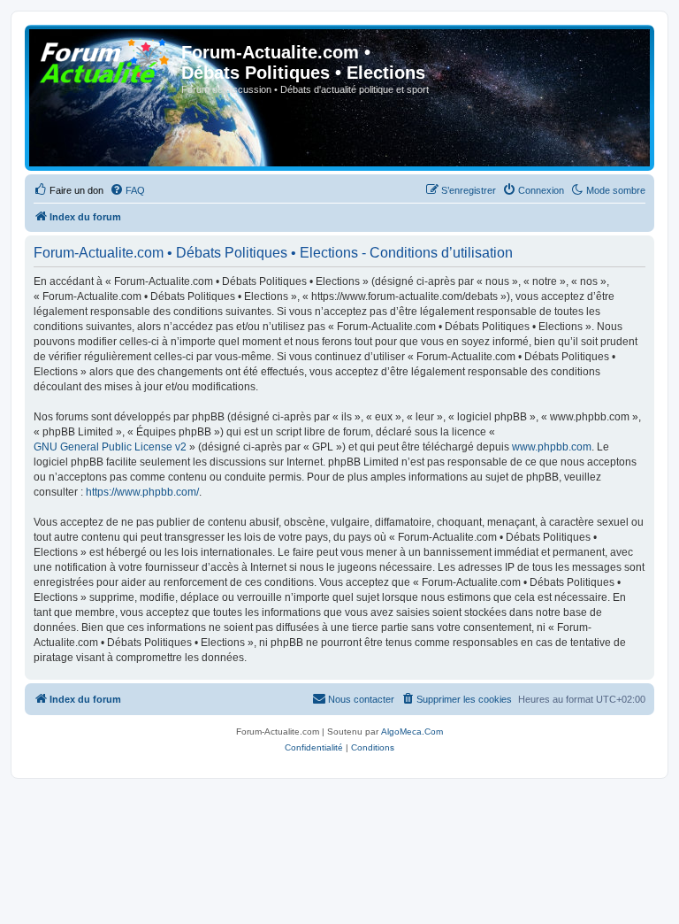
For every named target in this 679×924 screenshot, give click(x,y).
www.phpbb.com (551, 447)
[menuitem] (68, 190)
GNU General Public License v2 (110, 447)
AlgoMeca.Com (412, 731)
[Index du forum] (105, 57)
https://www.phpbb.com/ (142, 492)
